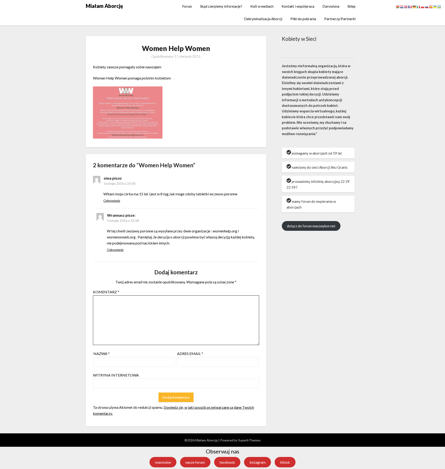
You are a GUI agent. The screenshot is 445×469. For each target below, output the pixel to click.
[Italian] (418, 6)
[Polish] (423, 6)
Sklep (351, 6)
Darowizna (330, 6)
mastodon (163, 462)
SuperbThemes (249, 440)
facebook (227, 462)
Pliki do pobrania (303, 19)
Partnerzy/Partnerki (340, 19)
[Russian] (427, 6)
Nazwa (101, 353)
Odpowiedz (111, 201)
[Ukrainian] (435, 6)
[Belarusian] (398, 6)
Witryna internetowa (116, 375)
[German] (414, 6)
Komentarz (106, 292)
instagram (258, 462)
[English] (406, 6)
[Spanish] (431, 6)
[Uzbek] (439, 6)
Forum (187, 6)
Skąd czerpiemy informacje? (221, 6)
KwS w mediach (261, 6)
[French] (410, 6)
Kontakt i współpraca (298, 6)
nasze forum (195, 462)
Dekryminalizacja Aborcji (263, 19)
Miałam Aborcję (104, 6)
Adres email (190, 353)
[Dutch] (402, 6)
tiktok (285, 462)
